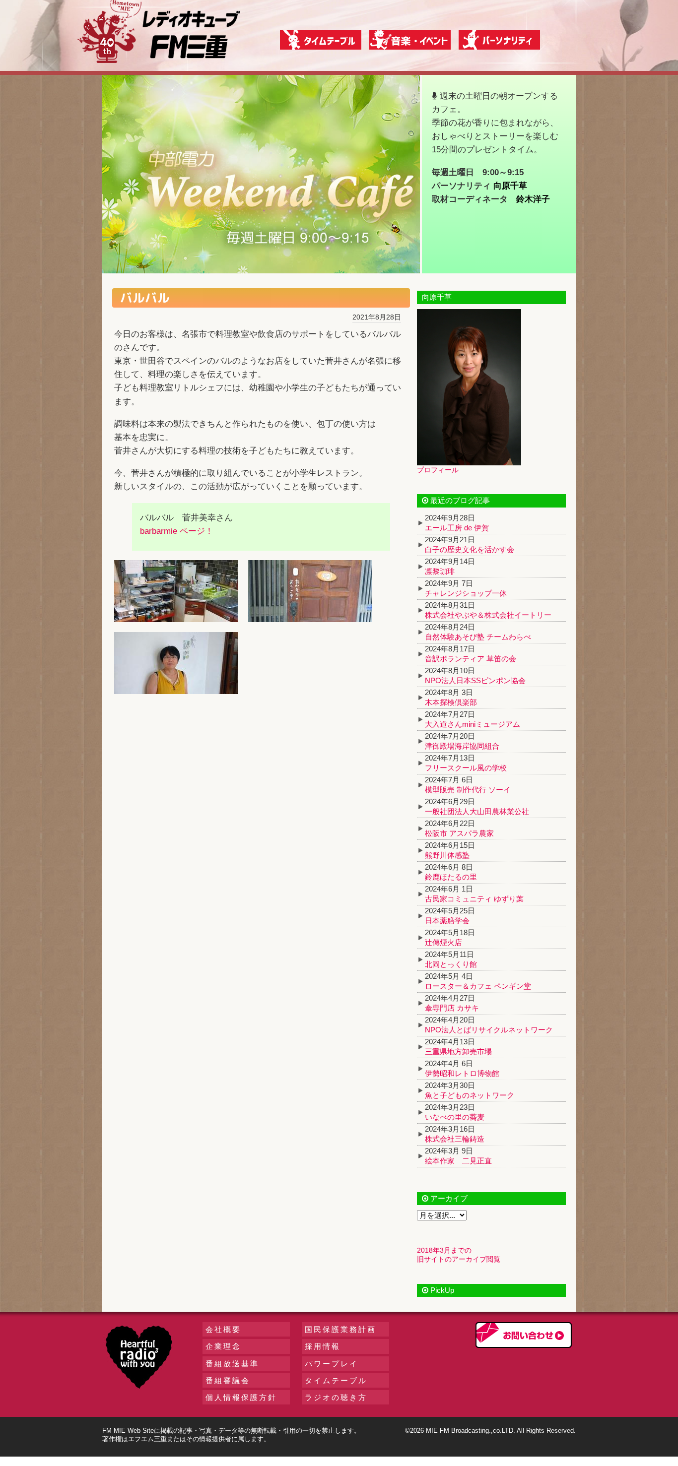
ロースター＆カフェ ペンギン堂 (478, 986)
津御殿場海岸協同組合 (462, 746)
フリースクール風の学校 (466, 768)
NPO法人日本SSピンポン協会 (475, 680)
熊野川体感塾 (447, 855)
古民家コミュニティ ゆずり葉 (474, 898)
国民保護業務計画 (340, 1329)
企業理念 (223, 1346)
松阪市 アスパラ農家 (459, 833)
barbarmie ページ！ (176, 531)
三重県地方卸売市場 (458, 1051)
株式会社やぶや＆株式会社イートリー (488, 615)
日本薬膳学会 (447, 920)
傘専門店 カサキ (452, 1008)
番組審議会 (227, 1380)
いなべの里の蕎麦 (454, 1117)
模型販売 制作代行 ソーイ (468, 789)
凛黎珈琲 (440, 571)
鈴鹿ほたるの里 (451, 877)
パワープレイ (331, 1363)
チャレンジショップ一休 (466, 593)
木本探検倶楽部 (451, 702)
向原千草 (510, 186)
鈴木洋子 (533, 199)
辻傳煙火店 (443, 942)
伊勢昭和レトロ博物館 (462, 1073)
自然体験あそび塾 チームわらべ (478, 637)
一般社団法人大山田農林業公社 (477, 811)
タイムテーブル (336, 1380)
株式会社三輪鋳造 (454, 1139)
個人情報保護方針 (241, 1397)
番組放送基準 (232, 1363)
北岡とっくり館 (451, 964)
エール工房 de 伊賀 (457, 527)
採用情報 (322, 1346)
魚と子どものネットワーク (469, 1095)
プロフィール (438, 470)
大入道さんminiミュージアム (472, 724)
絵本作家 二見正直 (458, 1160)
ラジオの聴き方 (336, 1397)
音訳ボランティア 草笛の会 (470, 658)
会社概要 (223, 1329)
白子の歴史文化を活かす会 (469, 549)
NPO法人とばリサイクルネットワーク (489, 1029)
